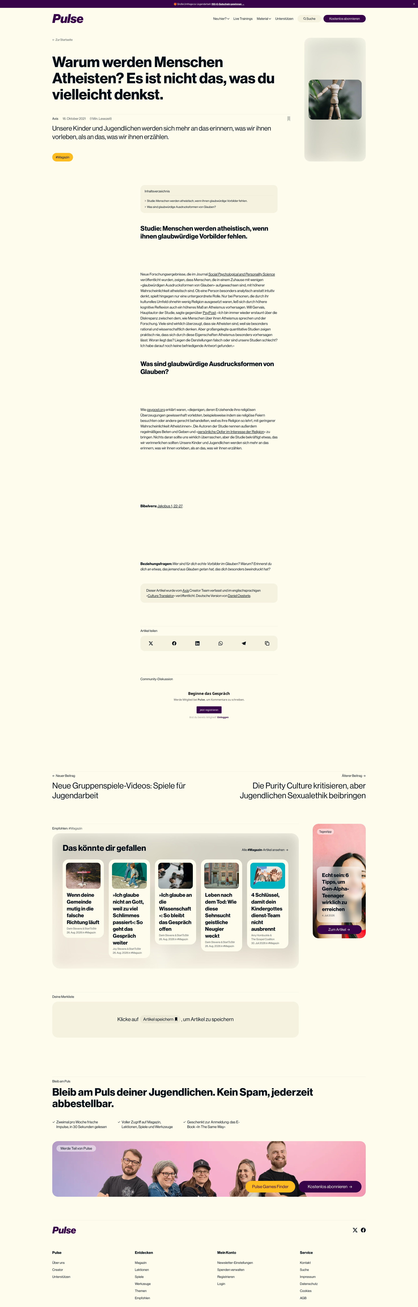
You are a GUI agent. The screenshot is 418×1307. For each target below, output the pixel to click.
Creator (57, 1270)
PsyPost (209, 312)
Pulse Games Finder (270, 1186)
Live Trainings (243, 18)
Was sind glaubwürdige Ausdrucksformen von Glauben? (181, 207)
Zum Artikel (337, 929)
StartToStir (90, 928)
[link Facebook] (363, 1230)
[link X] (355, 1230)
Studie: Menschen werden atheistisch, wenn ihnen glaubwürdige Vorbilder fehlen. (197, 201)
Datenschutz (309, 1284)
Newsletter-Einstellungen (235, 1262)
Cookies (306, 1291)
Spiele (139, 1277)
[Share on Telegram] (244, 643)
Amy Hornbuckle (260, 935)
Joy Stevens (120, 948)
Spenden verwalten (230, 1270)
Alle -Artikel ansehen (263, 850)
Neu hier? (219, 18)
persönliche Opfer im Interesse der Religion (231, 432)
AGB (303, 1298)
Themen (141, 1291)
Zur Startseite (64, 39)
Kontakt (305, 1262)
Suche (310, 18)
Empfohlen (142, 1298)
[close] (414, 4)
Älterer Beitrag (352, 775)
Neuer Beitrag (65, 775)
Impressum (308, 1277)
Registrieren (226, 1277)
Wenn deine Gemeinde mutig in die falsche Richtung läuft (83, 908)
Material (262, 18)
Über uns (58, 1262)
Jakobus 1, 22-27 (169, 506)
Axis (55, 118)
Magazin (91, 932)
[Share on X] (151, 643)
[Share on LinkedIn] (197, 643)
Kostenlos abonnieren (344, 18)
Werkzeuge (143, 1284)
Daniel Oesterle (239, 596)
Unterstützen (284, 18)
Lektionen (142, 1270)
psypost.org (156, 409)
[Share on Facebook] (174, 643)
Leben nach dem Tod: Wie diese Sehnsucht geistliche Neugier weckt (221, 915)
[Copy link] (267, 643)
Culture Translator (161, 596)
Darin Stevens (74, 928)
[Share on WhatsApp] (220, 643)
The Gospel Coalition (262, 939)
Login (221, 1284)
